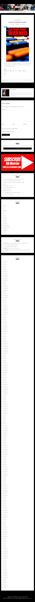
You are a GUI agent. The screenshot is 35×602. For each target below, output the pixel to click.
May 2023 (4, 300)
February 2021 (5, 343)
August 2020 (5, 353)
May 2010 (4, 563)
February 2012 (5, 527)
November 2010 (5, 553)
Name (3, 124)
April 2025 (4, 283)
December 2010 (5, 551)
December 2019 (5, 367)
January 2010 (5, 570)
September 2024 (5, 290)
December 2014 (5, 469)
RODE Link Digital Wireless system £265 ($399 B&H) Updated (11, 192)
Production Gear (5, 223)
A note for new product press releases (17, 22)
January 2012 (5, 529)
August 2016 (5, 435)
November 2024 (5, 288)
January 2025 (5, 285)
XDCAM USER (5, 230)
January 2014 (5, 488)
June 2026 (4, 264)
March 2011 (5, 546)
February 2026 (5, 271)
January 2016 (5, 447)
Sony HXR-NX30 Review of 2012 (7, 185)
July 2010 (4, 560)
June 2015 (4, 459)
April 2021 (4, 339)
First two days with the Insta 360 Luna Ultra (13, 248)
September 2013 (5, 495)
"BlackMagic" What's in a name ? (7, 190)
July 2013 (4, 498)
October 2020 (5, 350)
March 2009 (5, 587)
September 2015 (5, 454)
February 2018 (5, 404)
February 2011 (5, 548)
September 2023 (5, 297)
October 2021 (5, 329)
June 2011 (4, 541)
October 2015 (5, 452)
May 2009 (4, 584)
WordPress (13, 598)
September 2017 (5, 413)
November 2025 (5, 276)
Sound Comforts (5, 244)
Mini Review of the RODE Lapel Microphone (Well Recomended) (12, 180)
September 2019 (5, 372)
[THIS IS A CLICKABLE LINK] (17, 162)
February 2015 (5, 466)
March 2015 (5, 464)
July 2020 (4, 355)
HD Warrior (12, 24)
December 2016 (5, 428)
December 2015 (5, 449)
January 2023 (5, 307)
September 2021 (5, 331)
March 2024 (5, 293)
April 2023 (4, 302)
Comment (4, 109)
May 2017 (4, 420)
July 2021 (4, 334)
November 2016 (5, 430)
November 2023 (5, 295)
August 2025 (5, 281)
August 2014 (5, 476)
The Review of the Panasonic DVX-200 (8, 187)
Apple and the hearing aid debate (13, 244)
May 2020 (4, 358)
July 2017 (4, 416)
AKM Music (4, 205)
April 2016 (4, 442)
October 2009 (5, 575)
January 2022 (5, 324)
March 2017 (5, 423)
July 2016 (4, 437)
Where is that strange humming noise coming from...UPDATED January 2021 (13, 179)
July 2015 (4, 457)
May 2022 (4, 319)
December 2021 (5, 326)
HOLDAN (4, 215)
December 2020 (5, 346)
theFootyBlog (5, 228)
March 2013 (5, 505)
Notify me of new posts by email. (8, 131)
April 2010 (4, 565)
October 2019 (5, 370)
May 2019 (4, 379)
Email (14, 124)
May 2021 (4, 338)
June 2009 (4, 582)
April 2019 (4, 380)
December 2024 (5, 286)
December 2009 (5, 572)
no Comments (22, 24)
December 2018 (5, 387)
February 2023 (5, 305)
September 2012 (5, 515)
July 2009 (4, 580)
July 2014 (4, 478)
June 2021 (4, 336)
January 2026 (5, 273)
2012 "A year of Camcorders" (7, 189)
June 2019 (4, 377)
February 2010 (5, 568)
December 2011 (5, 531)
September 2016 (5, 433)
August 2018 (5, 394)
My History (4, 184)
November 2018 (5, 389)
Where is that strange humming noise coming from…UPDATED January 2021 (18, 243)
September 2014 (5, 474)
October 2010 (5, 555)
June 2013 (4, 500)
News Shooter (5, 220)
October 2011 (5, 534)
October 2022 (5, 310)
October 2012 (5, 514)
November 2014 (5, 471)
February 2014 (5, 486)
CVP (3, 208)
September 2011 (5, 536)
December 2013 (5, 490)
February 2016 (5, 445)
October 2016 (5, 432)
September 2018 (5, 392)
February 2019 (5, 384)
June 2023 (4, 298)
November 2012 (5, 512)
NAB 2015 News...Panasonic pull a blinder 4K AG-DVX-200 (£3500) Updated (13, 182)
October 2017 (5, 411)
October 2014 (5, 473)
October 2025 (5, 278)
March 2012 (5, 526)
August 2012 (5, 517)
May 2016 (4, 440)
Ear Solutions (5, 246)
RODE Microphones (6, 225)
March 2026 (5, 269)
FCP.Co (4, 213)
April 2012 (4, 524)
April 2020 (4, 360)
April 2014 (4, 483)
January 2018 (5, 406)
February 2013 (5, 507)
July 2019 (4, 375)
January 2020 (5, 365)
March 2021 (5, 341)
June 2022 (4, 317)
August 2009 (5, 579)
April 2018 (4, 401)
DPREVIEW (4, 210)
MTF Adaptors (5, 218)
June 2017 (4, 418)
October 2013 (5, 493)
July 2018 (4, 396)
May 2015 (4, 461)
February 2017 (5, 425)
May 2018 (4, 399)
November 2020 (5, 348)
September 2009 (5, 577)
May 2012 (4, 522)
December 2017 (5, 408)
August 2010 (5, 558)
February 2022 (5, 322)
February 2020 (5, 363)
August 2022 (5, 314)
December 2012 (5, 510)
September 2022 (5, 312)
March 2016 (5, 444)
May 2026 (4, 266)
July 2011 (4, 539)
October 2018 (5, 391)
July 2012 (4, 519)
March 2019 (5, 382)
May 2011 (4, 543)
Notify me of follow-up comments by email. (10, 128)
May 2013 (4, 502)
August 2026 (5, 261)
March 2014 (5, 485)
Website (24, 124)
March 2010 (5, 567)
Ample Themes (30, 598)
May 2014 (4, 481)
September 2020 (5, 351)
